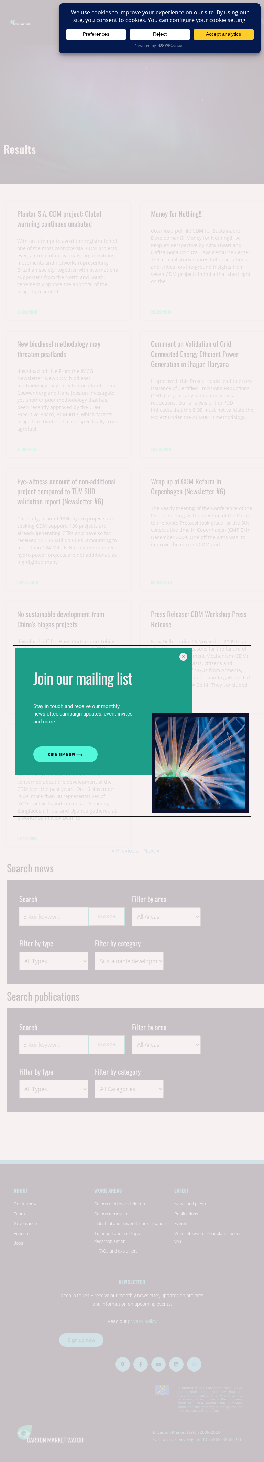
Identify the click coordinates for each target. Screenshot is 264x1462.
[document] (132, 731)
